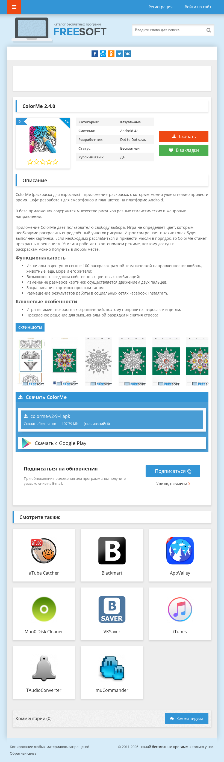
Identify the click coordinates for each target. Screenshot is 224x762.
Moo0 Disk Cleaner (44, 632)
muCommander (112, 690)
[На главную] (64, 30)
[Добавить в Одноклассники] (111, 53)
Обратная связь (23, 753)
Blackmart (112, 573)
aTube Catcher (44, 573)
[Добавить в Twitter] (119, 53)
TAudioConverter (43, 690)
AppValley (180, 573)
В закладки (187, 150)
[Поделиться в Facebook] (95, 53)
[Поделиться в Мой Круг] (103, 53)
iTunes (180, 632)
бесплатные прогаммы (171, 746)
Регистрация (161, 6)
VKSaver (112, 632)
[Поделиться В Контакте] (127, 53)
